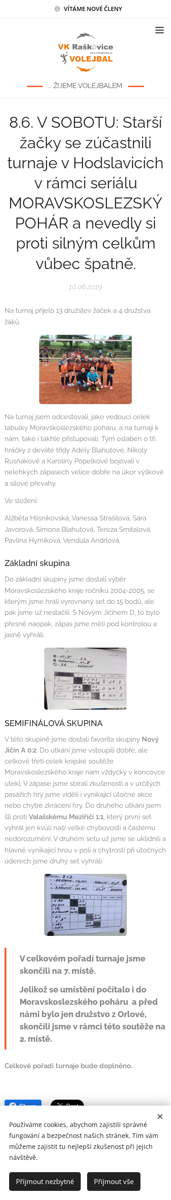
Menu (159, 30)
